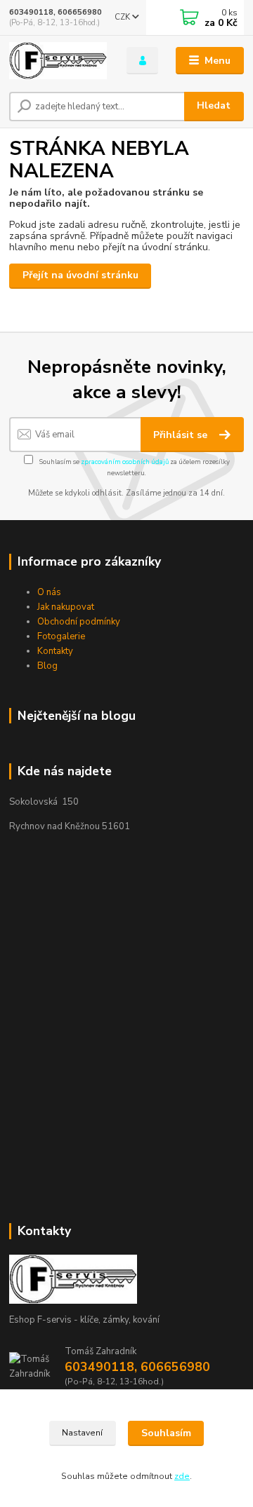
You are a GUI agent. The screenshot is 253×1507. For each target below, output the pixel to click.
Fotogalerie (61, 636)
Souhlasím (166, 1433)
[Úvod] (58, 61)
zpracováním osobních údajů (125, 461)
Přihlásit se (181, 435)
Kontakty (55, 651)
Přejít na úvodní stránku (80, 275)
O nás (49, 592)
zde (182, 1476)
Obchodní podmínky (78, 621)
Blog (47, 666)
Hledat (214, 105)
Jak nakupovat (65, 607)
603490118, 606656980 (55, 12)
